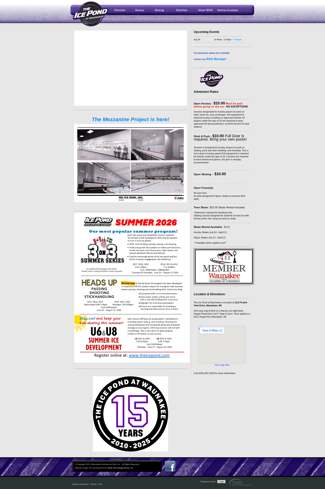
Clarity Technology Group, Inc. (120, 468)
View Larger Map (222, 365)
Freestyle (237, 39)
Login (221, 482)
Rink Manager (216, 59)
